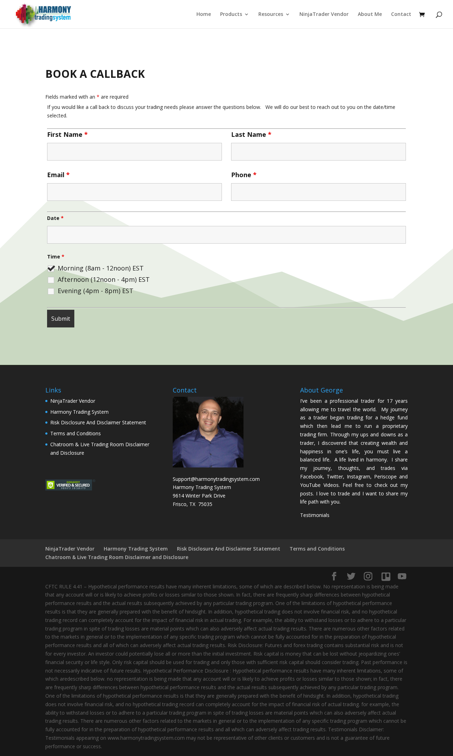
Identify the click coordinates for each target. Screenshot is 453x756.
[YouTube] (402, 576)
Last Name (251, 134)
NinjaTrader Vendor (324, 14)
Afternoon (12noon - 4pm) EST (104, 279)
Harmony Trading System (79, 411)
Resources (270, 14)
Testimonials (314, 515)
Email (58, 174)
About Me (370, 14)
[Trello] (386, 576)
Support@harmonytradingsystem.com (216, 479)
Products (231, 14)
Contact (401, 14)
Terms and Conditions (75, 433)
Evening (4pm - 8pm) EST (95, 290)
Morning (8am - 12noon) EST (101, 268)
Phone (244, 174)
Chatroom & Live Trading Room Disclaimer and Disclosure (116, 557)
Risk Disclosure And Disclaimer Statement (98, 422)
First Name (67, 134)
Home (203, 14)
